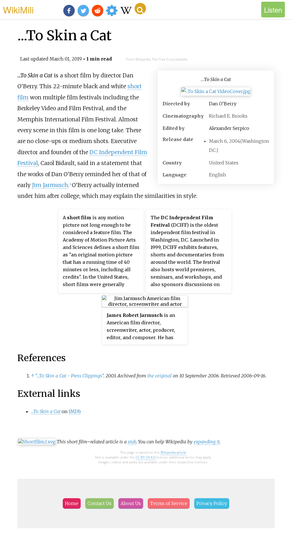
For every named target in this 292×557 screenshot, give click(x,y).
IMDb (75, 411)
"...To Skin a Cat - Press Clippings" (69, 376)
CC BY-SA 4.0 (145, 457)
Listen (273, 10)
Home (71, 503)
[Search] (140, 8)
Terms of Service (168, 503)
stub (132, 442)
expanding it (207, 442)
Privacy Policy (211, 503)
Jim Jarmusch (50, 185)
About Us (131, 503)
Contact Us (99, 503)
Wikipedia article (173, 452)
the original (159, 376)
